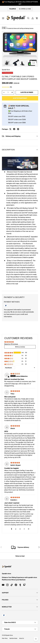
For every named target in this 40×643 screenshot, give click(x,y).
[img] (15, 374)
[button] (37, 18)
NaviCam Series (13, 638)
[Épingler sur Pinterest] (18, 129)
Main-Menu (5, 638)
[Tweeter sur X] (10, 129)
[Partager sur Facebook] (14, 129)
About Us (21, 638)
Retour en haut (20, 556)
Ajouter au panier (26, 92)
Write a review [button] (20, 347)
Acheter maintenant (20, 98)
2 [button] (15, 529)
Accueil (4, 27)
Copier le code (26, 9)
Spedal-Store (6, 69)
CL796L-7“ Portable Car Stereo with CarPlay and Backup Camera (17, 28)
